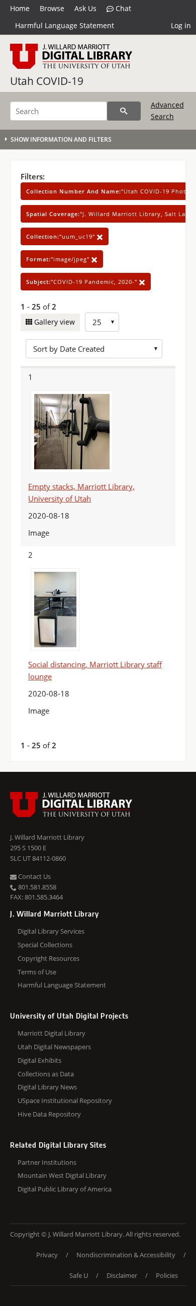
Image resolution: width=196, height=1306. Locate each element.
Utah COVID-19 (46, 81)
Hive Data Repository (49, 1114)
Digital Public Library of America (65, 1188)
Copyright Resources (48, 958)
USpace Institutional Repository (65, 1100)
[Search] (124, 111)
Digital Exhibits (39, 1060)
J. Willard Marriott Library (47, 837)
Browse (52, 8)
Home (20, 8)
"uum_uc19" (61, 236)
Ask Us (85, 8)
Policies (167, 1275)
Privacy (47, 1254)
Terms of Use (37, 971)
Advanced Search (167, 110)
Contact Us (34, 876)
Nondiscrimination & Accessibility (125, 1254)
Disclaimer (122, 1275)
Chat (122, 8)
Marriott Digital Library (51, 1033)
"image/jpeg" (58, 259)
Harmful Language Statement (64, 25)
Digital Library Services (51, 931)
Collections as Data (46, 1073)
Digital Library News (47, 1086)
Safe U (78, 1275)
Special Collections (45, 944)
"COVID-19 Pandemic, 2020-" (82, 281)
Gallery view (53, 322)
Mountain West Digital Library (62, 1175)
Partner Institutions (47, 1162)
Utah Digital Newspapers (54, 1046)
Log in (181, 25)
